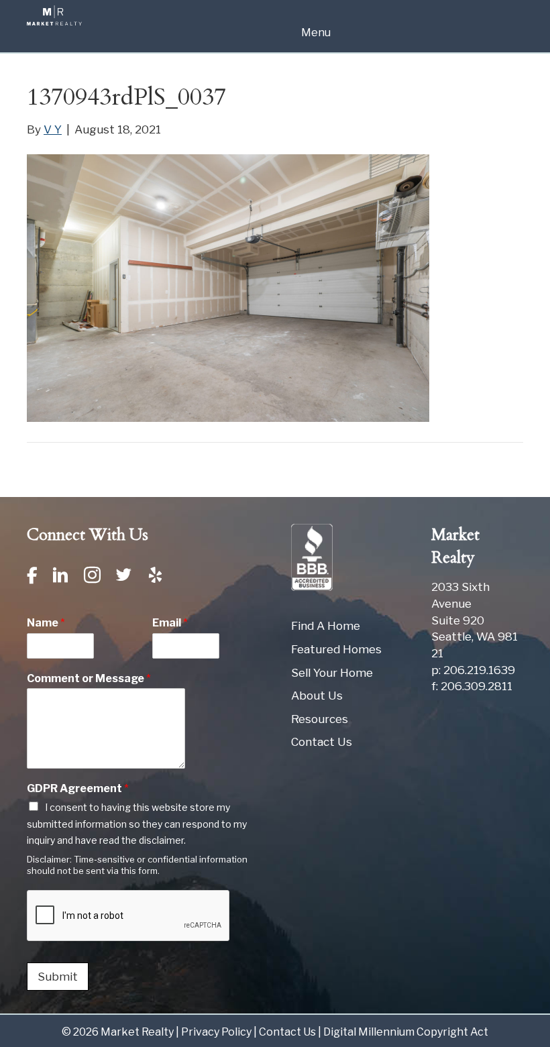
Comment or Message (89, 678)
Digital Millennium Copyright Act (405, 1032)
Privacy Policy (216, 1032)
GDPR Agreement (78, 788)
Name (46, 622)
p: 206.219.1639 (473, 670)
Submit (58, 976)
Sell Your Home (332, 672)
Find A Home (325, 625)
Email (170, 622)
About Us (317, 695)
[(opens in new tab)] (312, 556)
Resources (319, 719)
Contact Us (321, 742)
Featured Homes (336, 649)
